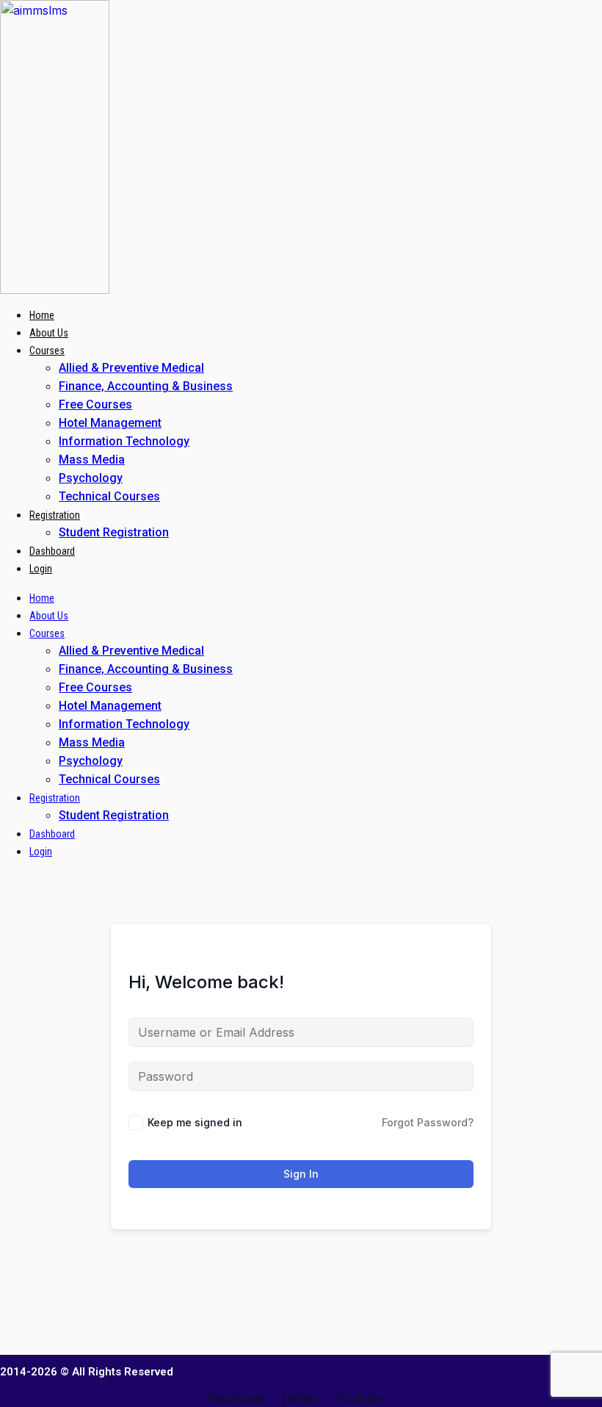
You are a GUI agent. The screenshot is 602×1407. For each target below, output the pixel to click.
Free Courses (95, 404)
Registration (54, 515)
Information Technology (124, 441)
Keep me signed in (195, 1122)
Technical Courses (109, 496)
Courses (47, 350)
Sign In (301, 1173)
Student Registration (114, 532)
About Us (48, 333)
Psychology (91, 478)
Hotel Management (110, 423)
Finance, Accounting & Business (146, 386)
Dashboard (52, 551)
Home (41, 315)
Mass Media (92, 460)
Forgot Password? (428, 1122)
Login (40, 569)
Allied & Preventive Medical (131, 368)
